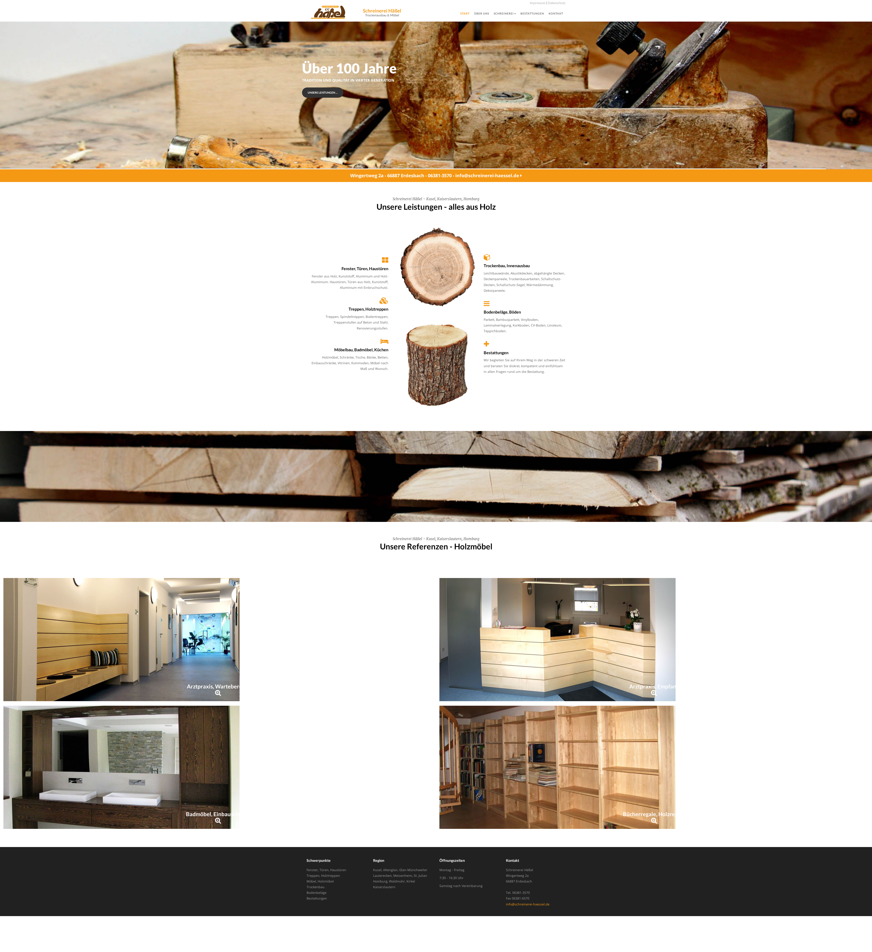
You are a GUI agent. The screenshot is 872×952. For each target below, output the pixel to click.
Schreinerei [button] (504, 13)
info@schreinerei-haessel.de (528, 904)
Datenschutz (556, 3)
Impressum (537, 3)
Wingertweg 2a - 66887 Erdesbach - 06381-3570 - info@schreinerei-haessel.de (435, 175)
